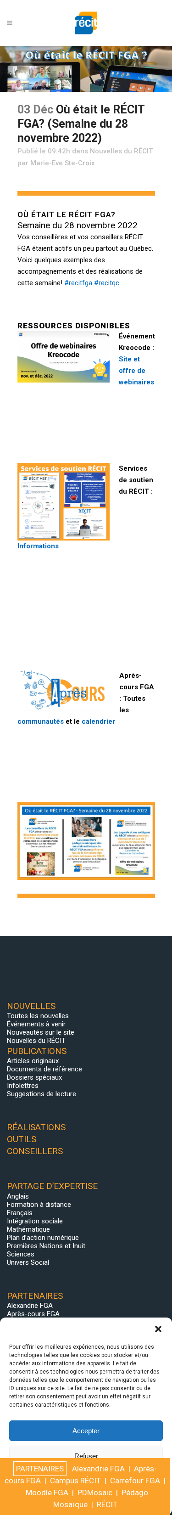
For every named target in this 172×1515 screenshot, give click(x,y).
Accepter (86, 1431)
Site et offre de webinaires (136, 370)
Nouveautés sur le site (40, 1032)
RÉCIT (107, 1504)
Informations (38, 546)
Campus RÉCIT (75, 1480)
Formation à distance (39, 1204)
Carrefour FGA (135, 1480)
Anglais (18, 1196)
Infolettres (23, 1085)
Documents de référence (44, 1069)
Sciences (20, 1254)
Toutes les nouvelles (38, 1016)
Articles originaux (33, 1061)
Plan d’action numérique (43, 1237)
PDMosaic (95, 1492)
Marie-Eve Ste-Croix (62, 163)
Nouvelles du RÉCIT (121, 151)
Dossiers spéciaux (34, 1077)
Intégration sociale (35, 1221)
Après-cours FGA (33, 1314)
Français (20, 1213)
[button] (158, 1329)
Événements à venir (36, 1024)
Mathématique (28, 1229)
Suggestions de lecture (41, 1094)
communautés (40, 721)
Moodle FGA (47, 1492)
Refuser (86, 1456)
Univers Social (28, 1262)
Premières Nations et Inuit (46, 1246)
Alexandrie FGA (30, 1305)
